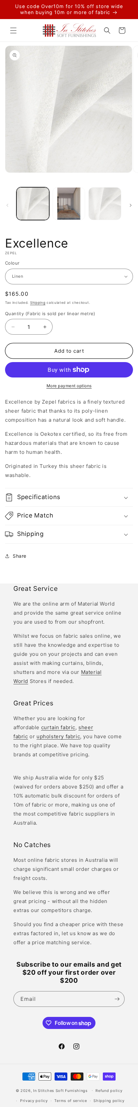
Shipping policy (109, 1100)
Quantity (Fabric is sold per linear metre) (50, 313)
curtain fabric (58, 727)
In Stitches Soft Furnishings (60, 1090)
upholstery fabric (58, 736)
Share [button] (19, 556)
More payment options (69, 385)
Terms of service (70, 1100)
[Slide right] (130, 205)
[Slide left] (7, 205)
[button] (13, 30)
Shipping (38, 302)
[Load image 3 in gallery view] (104, 203)
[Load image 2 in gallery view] (69, 203)
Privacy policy (34, 1100)
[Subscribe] (117, 999)
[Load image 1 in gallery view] (32, 203)
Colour (12, 263)
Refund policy (108, 1090)
